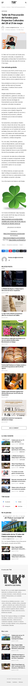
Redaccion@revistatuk (12, 27)
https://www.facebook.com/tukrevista (14, 233)
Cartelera (8, 7)
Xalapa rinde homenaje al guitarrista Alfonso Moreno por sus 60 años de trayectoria (12, 393)
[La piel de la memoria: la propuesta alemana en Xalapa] (14, 408)
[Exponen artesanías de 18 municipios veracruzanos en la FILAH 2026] (6, 481)
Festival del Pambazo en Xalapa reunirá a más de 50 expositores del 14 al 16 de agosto (14, 366)
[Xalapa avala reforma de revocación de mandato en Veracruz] (6, 489)
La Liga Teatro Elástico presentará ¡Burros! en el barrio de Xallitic (12, 314)
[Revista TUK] (14, 2)
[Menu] (3, 2)
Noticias (21, 682)
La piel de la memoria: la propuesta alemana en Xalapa (12, 419)
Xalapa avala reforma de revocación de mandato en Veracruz (19, 489)
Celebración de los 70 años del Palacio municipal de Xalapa (18, 441)
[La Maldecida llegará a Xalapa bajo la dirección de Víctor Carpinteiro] (14, 279)
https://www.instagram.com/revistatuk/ (14, 238)
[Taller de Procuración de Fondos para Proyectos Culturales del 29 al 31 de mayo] (14, 41)
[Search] (25, 2)
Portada (3, 7)
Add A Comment (14, 428)
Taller (21, 244)
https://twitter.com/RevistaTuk (17, 240)
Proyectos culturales (12, 244)
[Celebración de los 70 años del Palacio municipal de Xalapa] (6, 442)
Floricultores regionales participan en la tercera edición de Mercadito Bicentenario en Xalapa (13, 340)
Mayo (3, 244)
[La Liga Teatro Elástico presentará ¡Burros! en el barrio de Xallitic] (14, 303)
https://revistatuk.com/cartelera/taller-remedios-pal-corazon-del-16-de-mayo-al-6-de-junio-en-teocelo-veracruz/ (14, 221)
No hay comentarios (11, 29)
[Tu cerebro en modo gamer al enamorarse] (6, 474)
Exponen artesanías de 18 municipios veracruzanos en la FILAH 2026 (19, 481)
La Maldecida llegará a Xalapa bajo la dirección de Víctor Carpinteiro (12, 289)
